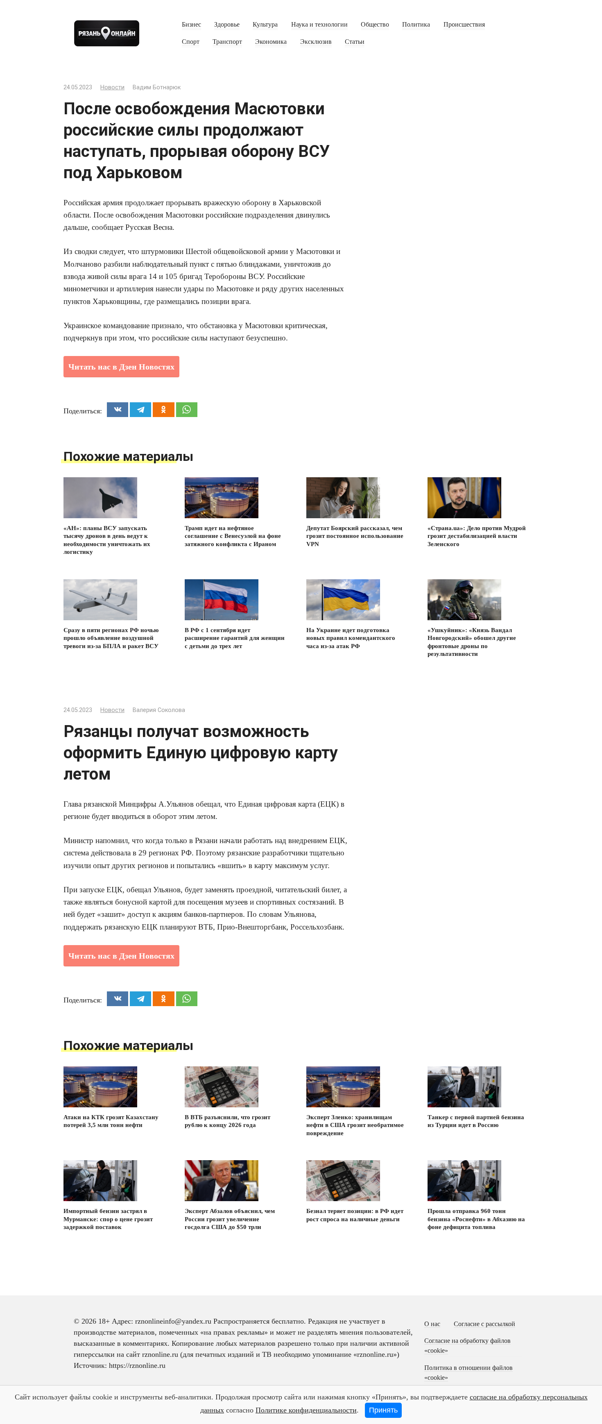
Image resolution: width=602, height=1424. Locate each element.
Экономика (271, 41)
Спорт (190, 41)
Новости (112, 87)
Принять (383, 1410)
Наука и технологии (319, 24)
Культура (265, 24)
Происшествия (464, 24)
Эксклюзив (316, 41)
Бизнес (191, 24)
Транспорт (227, 41)
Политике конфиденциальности (306, 1410)
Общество (375, 24)
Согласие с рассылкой (484, 1324)
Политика (416, 24)
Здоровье (227, 24)
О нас (432, 1324)
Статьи (354, 41)
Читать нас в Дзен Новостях (121, 366)
